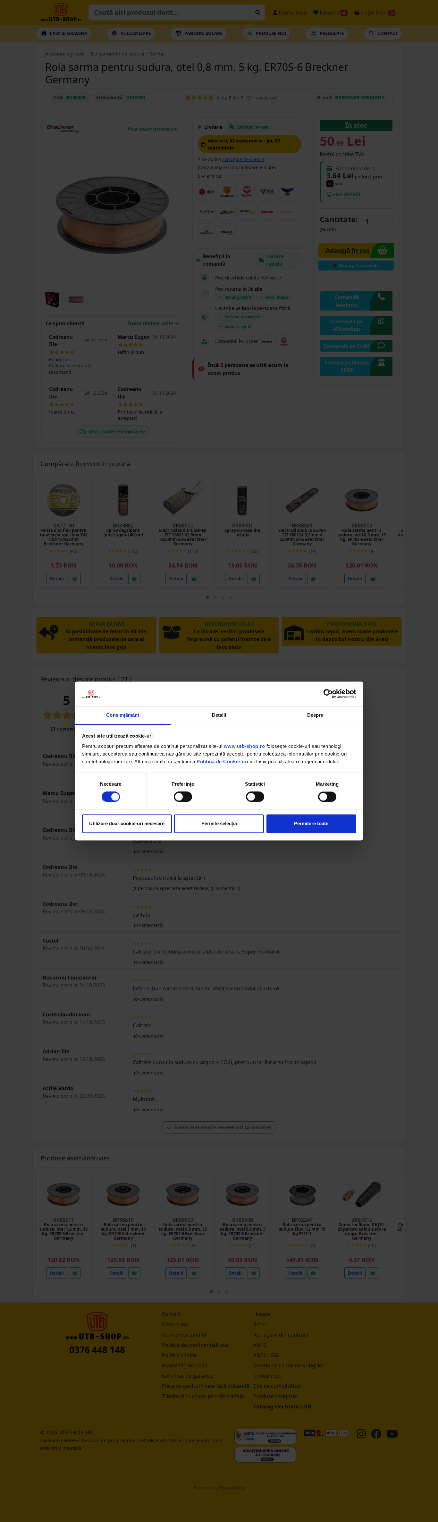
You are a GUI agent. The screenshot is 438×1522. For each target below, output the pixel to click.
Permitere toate (311, 823)
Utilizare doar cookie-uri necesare (126, 823)
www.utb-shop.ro (244, 746)
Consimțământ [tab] (122, 715)
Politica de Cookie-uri (222, 761)
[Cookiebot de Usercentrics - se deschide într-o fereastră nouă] (328, 694)
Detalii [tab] (219, 715)
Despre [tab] (315, 715)
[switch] (183, 797)
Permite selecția (219, 823)
